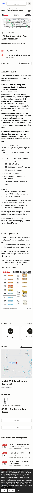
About (16, 427)
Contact (16, 420)
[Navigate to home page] (3, 3)
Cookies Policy (14, 483)
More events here (26, 347)
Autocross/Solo (5, 9)
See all (29, 323)
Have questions (25, 63)
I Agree (4, 490)
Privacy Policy (25, 483)
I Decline (11, 490)
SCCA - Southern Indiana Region (12, 10)
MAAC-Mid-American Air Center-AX (13, 43)
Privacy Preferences (6, 487)
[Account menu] (29, 3)
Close (18, 490)
